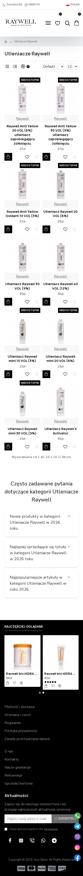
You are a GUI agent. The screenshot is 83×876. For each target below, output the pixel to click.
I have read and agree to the (33, 829)
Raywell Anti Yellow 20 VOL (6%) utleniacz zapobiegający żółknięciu (22, 135)
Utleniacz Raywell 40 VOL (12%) (60, 286)
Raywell (22, 118)
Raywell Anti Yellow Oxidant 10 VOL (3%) (22, 213)
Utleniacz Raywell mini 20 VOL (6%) (60, 358)
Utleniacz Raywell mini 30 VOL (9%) (22, 431)
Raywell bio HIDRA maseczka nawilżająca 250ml (60, 674)
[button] (40, 693)
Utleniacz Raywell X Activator (60, 431)
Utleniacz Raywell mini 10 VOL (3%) (22, 358)
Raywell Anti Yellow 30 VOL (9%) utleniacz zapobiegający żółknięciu (60, 135)
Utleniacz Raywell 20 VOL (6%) (60, 213)
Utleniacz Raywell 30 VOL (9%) (22, 286)
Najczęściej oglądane (23, 627)
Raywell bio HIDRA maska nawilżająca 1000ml (22, 674)
